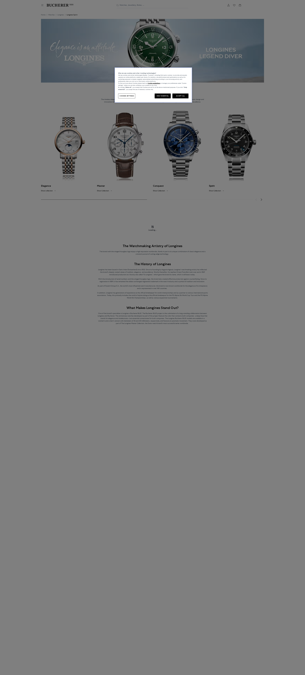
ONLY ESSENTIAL (163, 96)
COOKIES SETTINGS (126, 96)
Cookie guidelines (154, 83)
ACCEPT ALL (180, 96)
